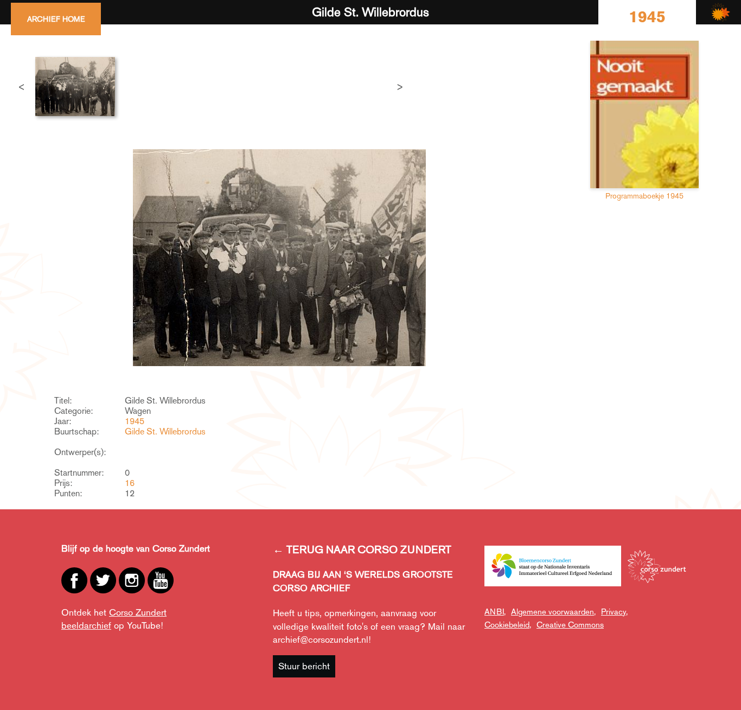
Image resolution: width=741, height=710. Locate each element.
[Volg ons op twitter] (103, 580)
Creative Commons (570, 624)
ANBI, (495, 611)
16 (130, 483)
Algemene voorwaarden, (553, 611)
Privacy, (614, 611)
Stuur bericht (304, 666)
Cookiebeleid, (507, 624)
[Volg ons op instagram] (132, 580)
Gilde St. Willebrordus (165, 431)
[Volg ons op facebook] (74, 580)
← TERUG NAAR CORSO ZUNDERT (362, 549)
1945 (134, 421)
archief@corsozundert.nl (320, 639)
